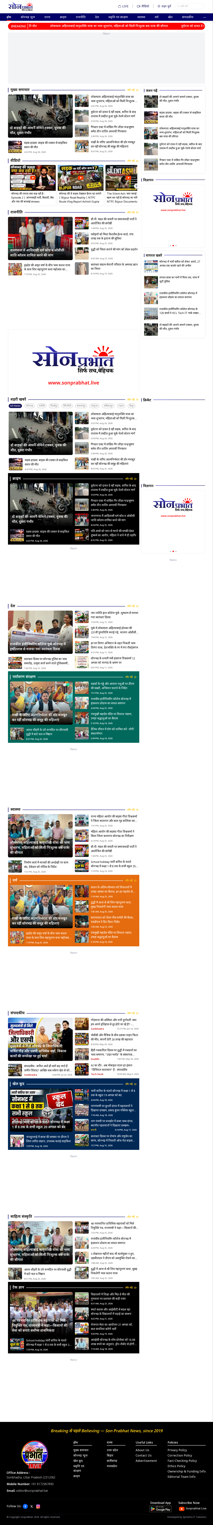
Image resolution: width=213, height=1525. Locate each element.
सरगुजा (94, 406)
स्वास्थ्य (141, 17)
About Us (142, 1450)
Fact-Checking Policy (182, 1461)
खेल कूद (78, 1461)
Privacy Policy (177, 1450)
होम (9, 17)
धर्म (156, 17)
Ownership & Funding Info (187, 1472)
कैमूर (131, 406)
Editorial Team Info (182, 1477)
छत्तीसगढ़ (112, 1461)
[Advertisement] (106, 60)
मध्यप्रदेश (112, 1466)
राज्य (47, 17)
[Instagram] (38, 1506)
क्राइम (63, 17)
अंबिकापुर (108, 406)
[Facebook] (25, 1506)
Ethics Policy (176, 1466)
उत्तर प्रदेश (112, 1450)
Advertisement (146, 1461)
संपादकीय (187, 17)
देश (97, 17)
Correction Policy (180, 1456)
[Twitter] (31, 1506)
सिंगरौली (67, 406)
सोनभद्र (29, 406)
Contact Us (144, 1456)
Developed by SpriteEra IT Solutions (186, 1517)
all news (15, 406)
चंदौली (42, 406)
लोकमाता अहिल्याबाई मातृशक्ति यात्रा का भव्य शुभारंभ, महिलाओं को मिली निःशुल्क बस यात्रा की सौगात (65, 26)
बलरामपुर (81, 406)
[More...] (204, 17)
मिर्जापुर (54, 406)
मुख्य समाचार (81, 1450)
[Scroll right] (136, 186)
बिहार (110, 1456)
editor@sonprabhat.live (32, 1491)
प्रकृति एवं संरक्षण (118, 17)
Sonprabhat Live (196, 1509)
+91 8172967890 (42, 1484)
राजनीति (81, 17)
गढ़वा (121, 406)
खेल (170, 17)
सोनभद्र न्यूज (28, 17)
